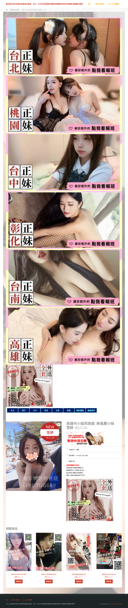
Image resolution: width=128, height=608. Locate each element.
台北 (12, 411)
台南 (57, 411)
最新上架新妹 (15, 600)
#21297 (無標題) (27, 600)
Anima (111, 604)
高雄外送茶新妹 (14, 10)
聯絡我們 (91, 411)
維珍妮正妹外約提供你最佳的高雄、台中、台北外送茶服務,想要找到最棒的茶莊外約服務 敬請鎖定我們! (44, 4)
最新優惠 (80, 411)
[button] (58, 424)
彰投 (46, 411)
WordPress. (118, 604)
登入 (7, 600)
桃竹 (24, 411)
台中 (35, 411)
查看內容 (18, 581)
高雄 (69, 411)
